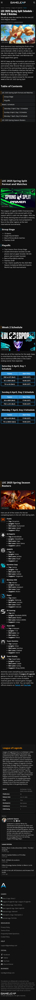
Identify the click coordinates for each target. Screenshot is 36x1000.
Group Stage (8, 97)
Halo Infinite (18, 905)
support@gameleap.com (9, 945)
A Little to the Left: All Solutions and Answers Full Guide (18, 871)
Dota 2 (13, 898)
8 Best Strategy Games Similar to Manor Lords (17, 865)
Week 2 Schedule (8, 104)
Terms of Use (5, 930)
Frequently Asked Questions (10, 934)
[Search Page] (34, 2)
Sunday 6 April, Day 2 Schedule (15, 112)
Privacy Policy (5, 927)
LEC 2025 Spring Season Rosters (13, 120)
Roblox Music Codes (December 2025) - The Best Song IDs (17, 849)
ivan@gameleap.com (8, 973)
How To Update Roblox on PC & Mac (14, 855)
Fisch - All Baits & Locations (11, 860)
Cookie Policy (5, 937)
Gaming (8, 8)
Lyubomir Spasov (18, 22)
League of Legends (16, 8)
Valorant (14, 911)
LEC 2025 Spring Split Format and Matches (17, 93)
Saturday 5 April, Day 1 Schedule (16, 109)
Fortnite (14, 918)
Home (2, 8)
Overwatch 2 (18, 915)
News (25, 8)
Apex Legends (19, 908)
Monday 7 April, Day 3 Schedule (15, 116)
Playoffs (7, 100)
